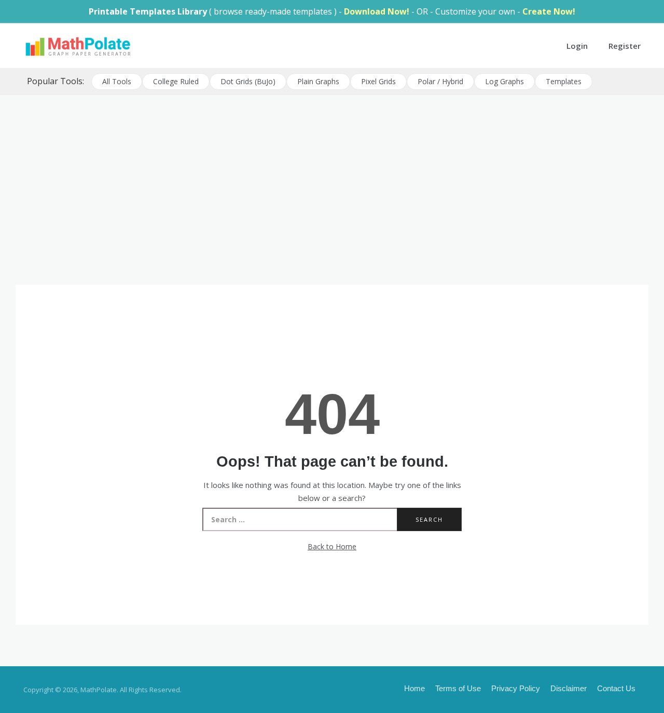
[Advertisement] (332, 175)
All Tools (116, 81)
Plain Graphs (318, 81)
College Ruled (176, 81)
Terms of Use (458, 688)
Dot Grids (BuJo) (247, 81)
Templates (564, 81)
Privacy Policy (515, 688)
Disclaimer (568, 688)
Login (577, 46)
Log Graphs (504, 81)
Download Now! (376, 11)
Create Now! (548, 11)
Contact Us (616, 688)
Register (624, 46)
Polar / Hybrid (440, 81)
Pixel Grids (378, 81)
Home (414, 688)
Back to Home (332, 546)
